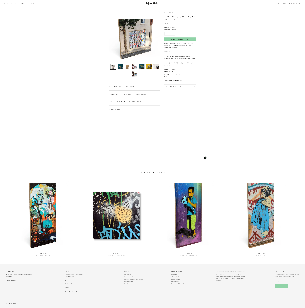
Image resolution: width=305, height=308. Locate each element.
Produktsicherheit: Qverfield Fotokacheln (127, 94)
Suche (284, 3)
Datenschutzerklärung (176, 279)
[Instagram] (72, 291)
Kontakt (126, 284)
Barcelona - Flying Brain (116, 255)
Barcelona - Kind (261, 255)
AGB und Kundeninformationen (179, 277)
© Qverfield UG (11, 303)
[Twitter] (69, 291)
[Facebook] (65, 291)
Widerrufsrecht (175, 281)
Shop (6, 3)
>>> (173, 76)
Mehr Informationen (173, 86)
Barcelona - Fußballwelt (189, 255)
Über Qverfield (127, 274)
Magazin (23, 3)
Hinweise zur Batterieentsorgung (179, 284)
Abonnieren (281, 286)
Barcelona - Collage (43, 255)
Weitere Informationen (129, 277)
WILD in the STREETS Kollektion (122, 87)
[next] (300, 217)
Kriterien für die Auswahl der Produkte (133, 279)
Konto (277, 3)
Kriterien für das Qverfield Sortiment (125, 101)
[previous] (5, 217)
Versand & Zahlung (128, 281)
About (14, 3)
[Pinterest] (76, 291)
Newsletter (36, 3)
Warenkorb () (295, 3)
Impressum (68, 287)
